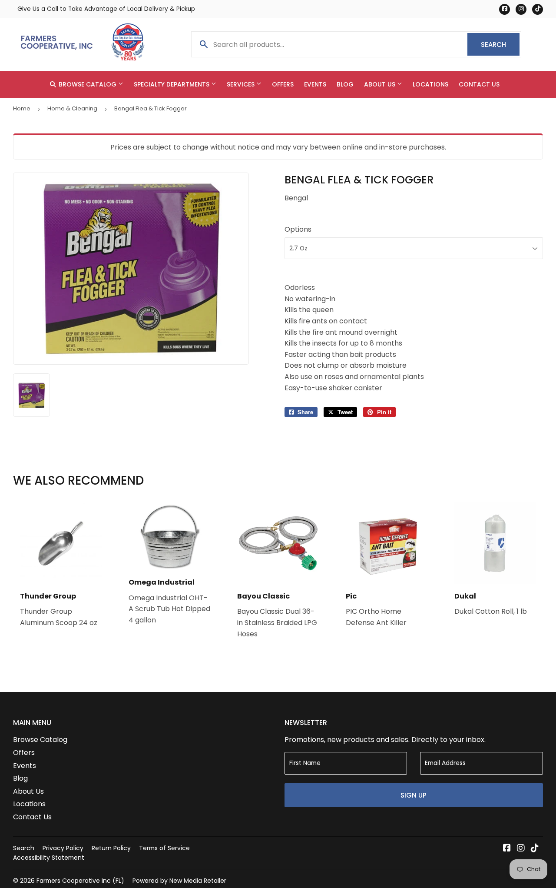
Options (298, 229)
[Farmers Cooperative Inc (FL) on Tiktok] (535, 849)
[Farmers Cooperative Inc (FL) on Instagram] (521, 849)
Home (21, 108)
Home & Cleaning (72, 108)
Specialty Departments (172, 84)
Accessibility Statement (48, 857)
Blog (345, 84)
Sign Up (413, 795)
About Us (380, 84)
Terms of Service (164, 848)
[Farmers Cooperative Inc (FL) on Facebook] (507, 849)
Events (315, 84)
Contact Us (479, 84)
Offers (283, 84)
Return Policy (111, 848)
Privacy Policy (63, 848)
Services (241, 84)
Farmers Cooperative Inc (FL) (80, 880)
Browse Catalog (87, 84)
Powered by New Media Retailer (179, 880)
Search (500, 44)
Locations (430, 84)
